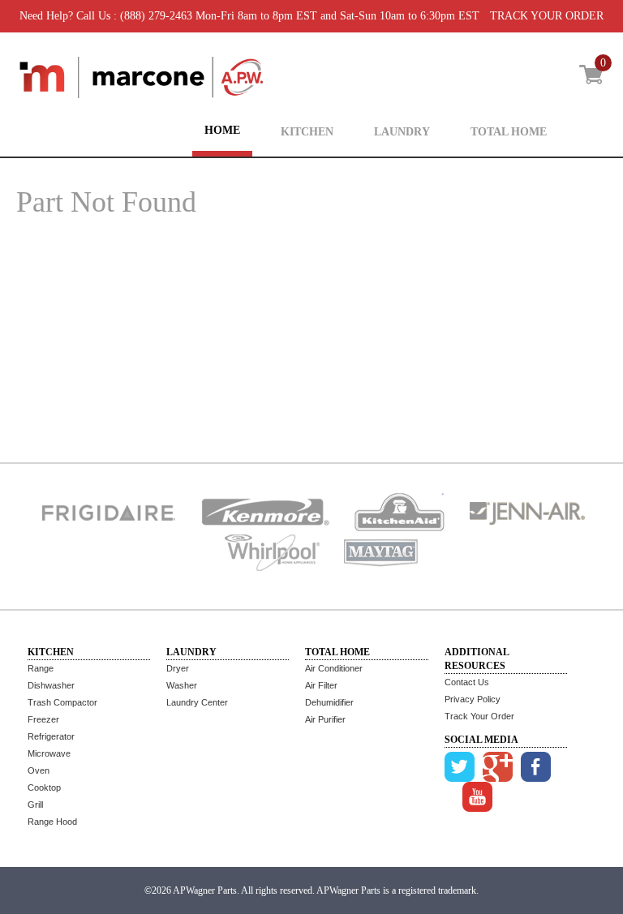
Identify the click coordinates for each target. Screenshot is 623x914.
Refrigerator (51, 736)
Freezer (43, 719)
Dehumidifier (329, 702)
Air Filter (321, 685)
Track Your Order (479, 716)
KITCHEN (307, 132)
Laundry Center (197, 702)
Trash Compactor (62, 702)
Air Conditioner (334, 668)
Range (41, 668)
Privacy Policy (473, 699)
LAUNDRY (402, 132)
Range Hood (52, 821)
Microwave (49, 753)
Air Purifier (325, 719)
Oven (38, 770)
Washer (181, 685)
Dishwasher (51, 685)
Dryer (177, 668)
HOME (222, 130)
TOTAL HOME (508, 132)
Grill (35, 804)
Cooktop (44, 787)
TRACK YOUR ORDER (547, 16)
